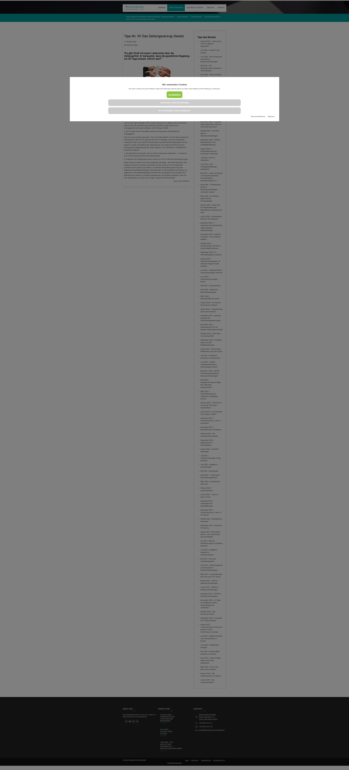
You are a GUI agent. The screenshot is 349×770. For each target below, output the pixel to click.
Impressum (271, 116)
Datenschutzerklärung (258, 116)
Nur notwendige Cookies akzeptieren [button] (174, 111)
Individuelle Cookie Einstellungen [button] (174, 103)
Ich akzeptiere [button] (175, 95)
